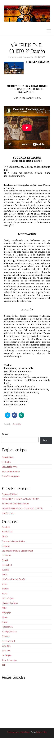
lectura (4, 593)
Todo (4, 665)
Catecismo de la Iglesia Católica (13, 541)
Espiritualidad (17, 424)
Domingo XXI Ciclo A (9, 494)
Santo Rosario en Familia (11, 471)
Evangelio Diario (7, 457)
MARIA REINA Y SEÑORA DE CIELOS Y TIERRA (20, 498)
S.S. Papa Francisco (9, 631)
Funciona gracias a (14, 732)
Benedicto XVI (7, 531)
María (4, 607)
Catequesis (6, 546)
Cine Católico (6, 462)
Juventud (5, 588)
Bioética (4, 536)
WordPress (25, 732)
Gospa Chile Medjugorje (10, 476)
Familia (4, 574)
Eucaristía (5, 569)
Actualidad (6, 527)
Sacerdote (5, 636)
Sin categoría (6, 655)
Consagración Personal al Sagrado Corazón (17, 550)
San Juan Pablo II (8, 641)
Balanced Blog (41, 732)
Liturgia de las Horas (10, 603)
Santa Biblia (6, 646)
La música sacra (8, 513)
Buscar (5, 434)
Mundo (4, 617)
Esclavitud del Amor (9, 466)
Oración (4, 622)
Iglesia (4, 584)
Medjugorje (6, 612)
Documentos (6, 555)
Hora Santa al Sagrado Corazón (13, 579)
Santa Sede (6, 650)
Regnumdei (41, 57)
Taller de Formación (9, 660)
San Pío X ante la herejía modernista (15, 503)
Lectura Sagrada (8, 598)
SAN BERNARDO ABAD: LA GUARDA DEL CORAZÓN (22, 508)
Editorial (5, 560)
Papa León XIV (7, 626)
